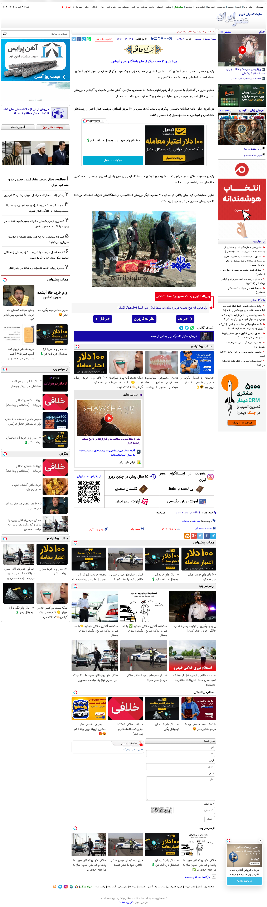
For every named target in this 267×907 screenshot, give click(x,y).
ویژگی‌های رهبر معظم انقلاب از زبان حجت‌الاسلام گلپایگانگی (245, 72)
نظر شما (209, 741)
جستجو (231, 7)
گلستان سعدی (126, 489)
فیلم (86, 7)
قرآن (101, 7)
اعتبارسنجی (137, 750)
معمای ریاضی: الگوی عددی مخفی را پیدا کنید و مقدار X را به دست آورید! (243, 336)
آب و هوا (211, 7)
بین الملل (135, 7)
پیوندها (132, 887)
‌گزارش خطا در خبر (104, 39)
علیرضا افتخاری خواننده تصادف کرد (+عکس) (246, 290)
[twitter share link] (74, 39)
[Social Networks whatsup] (192, 328)
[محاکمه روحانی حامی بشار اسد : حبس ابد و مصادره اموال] (35, 153)
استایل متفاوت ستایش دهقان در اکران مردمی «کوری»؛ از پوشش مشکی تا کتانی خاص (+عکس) (244, 261)
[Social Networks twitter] (187, 328)
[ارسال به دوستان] (155, 38)
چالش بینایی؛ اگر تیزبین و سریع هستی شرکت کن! (244, 345)
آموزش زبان (66, 7)
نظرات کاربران (144, 319)
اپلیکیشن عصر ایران (89, 476)
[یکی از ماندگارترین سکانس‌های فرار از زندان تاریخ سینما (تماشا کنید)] (109, 418)
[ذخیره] (158, 39)
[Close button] (260, 840)
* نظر (211, 774)
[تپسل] (85, 121)
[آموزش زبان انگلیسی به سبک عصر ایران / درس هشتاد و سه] (242, 129)
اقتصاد (159, 7)
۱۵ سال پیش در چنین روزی (128, 477)
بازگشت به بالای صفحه (198, 877)
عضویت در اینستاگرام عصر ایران (182, 477)
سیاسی (168, 7)
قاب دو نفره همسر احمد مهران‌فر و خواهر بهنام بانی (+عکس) (243, 281)
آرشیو (238, 7)
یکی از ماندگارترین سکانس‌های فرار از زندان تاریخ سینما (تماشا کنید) (111, 441)
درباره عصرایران (174, 887)
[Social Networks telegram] (181, 328)
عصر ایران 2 (77, 7)
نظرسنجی (221, 7)
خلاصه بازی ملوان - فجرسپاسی (247, 79)
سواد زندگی (178, 7)
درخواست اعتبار (113, 160)
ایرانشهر (185, 521)
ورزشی (144, 7)
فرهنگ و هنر (123, 7)
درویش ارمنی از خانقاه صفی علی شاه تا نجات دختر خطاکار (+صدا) (26, 111)
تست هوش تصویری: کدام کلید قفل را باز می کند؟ (243, 363)
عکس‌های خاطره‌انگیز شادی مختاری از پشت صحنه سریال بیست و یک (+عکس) (244, 250)
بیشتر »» (226, 31)
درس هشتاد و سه (253, 149)
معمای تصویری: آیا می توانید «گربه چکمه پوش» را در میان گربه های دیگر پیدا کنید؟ (243, 317)
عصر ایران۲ (189, 887)
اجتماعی (198, 39)
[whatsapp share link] (89, 39)
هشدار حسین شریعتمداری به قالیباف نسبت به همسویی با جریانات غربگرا (177, 32)
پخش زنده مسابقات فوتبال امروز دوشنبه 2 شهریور (34, 195)
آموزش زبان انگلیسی (182, 501)
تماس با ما (247, 7)
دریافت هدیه (244, 881)
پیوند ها (189, 7)
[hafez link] (144, 49)
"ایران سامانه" (126, 902)
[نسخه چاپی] (152, 38)
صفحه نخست (210, 39)
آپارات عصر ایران (128, 501)
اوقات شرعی (200, 7)
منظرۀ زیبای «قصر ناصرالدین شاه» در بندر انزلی (36, 268)
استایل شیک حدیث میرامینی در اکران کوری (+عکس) (242, 272)
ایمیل (211, 760)
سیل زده (195, 521)
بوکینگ (126, 750)
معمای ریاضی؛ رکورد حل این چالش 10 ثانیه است (242, 354)
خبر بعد (183, 319)
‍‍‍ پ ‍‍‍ (166, 38)
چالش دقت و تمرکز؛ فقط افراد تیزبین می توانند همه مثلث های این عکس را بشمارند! (243, 308)
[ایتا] (187, 536)
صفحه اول (259, 7)
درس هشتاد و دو (253, 155)
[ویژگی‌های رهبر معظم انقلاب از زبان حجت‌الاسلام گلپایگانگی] (242, 50)
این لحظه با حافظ (181, 489)
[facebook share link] (79, 39)
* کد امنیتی (208, 804)
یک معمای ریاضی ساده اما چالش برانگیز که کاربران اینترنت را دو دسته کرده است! (242, 326)
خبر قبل (105, 319)
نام (212, 747)
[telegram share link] (84, 39)
